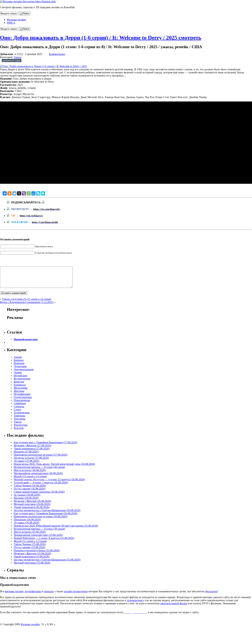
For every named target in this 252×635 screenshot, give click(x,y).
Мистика (19, 391)
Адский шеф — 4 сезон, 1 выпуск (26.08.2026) (41, 482)
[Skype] (38, 193)
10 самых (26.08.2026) (26, 522)
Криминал (20, 384)
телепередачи (134, 600)
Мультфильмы (22, 394)
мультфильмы (33, 591)
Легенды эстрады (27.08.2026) (31, 457)
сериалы (49, 591)
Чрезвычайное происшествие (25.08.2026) (38, 535)
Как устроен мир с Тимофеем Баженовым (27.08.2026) (45, 442)
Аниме (18, 357)
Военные (19, 363)
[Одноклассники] (9, 193)
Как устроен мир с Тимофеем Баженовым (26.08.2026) (45, 513)
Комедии (19, 381)
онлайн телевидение (76, 591)
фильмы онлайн (14, 591)
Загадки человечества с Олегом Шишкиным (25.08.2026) (47, 559)
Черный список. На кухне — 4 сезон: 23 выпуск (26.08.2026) (49, 479)
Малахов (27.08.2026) (26, 451)
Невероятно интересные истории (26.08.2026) (40, 516)
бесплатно (211, 591)
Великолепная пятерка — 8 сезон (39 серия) (39, 528)
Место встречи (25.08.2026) (30, 531)
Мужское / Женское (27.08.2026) (32, 445)
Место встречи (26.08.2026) (30, 470)
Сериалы (19, 406)
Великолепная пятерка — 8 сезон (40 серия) (39, 467)
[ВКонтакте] (5, 193)
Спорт (17, 409)
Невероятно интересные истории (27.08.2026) (40, 454)
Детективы (20, 366)
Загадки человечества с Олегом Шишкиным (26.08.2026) (47, 510)
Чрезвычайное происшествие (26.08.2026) (38, 473)
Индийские (20, 375)
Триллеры (19, 418)
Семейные (20, 403)
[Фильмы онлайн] (28, 1)
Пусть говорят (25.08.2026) (29, 547)
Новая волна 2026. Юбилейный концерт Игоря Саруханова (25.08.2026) (56, 525)
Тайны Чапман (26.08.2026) (30, 485)
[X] (19, 193)
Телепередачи (22, 412)
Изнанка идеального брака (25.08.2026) (37, 550)
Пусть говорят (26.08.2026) (29, 488)
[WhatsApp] (29, 193)
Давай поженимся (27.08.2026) (32, 448)
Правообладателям (26, 339)
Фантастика (21, 424)
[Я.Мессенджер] (43, 193)
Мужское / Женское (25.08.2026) (32, 553)
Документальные (24, 369)
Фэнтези (19, 428)
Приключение (22, 400)
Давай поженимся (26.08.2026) (32, 507)
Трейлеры (19, 415)
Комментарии (57, 54)
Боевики (19, 360)
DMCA (11, 22)
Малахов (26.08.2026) (26, 497)
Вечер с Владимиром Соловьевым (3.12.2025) (26, 302)
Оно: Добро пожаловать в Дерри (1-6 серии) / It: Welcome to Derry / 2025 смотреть (100, 37)
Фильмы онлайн (16, 19)
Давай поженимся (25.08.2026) (32, 556)
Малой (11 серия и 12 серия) (30, 541)
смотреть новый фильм (173, 603)
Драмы (18, 372)
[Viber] (24, 193)
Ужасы (17, 57)
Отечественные (23, 397)
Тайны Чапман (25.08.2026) (30, 544)
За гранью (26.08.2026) (27, 494)
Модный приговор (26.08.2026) (32, 504)
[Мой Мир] (33, 193)
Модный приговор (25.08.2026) (32, 562)
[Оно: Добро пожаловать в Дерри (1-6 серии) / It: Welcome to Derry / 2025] (43, 66)
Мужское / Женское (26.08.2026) (32, 501)
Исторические (22, 378)
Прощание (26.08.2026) (27, 519)
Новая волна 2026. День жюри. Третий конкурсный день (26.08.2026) (54, 464)
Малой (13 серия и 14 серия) (30, 476)
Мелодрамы (21, 387)
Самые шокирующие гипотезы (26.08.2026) (39, 491)
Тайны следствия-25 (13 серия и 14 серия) (26, 299)
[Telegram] (14, 193)
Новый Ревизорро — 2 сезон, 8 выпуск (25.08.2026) (44, 538)
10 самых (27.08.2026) (26, 460)
